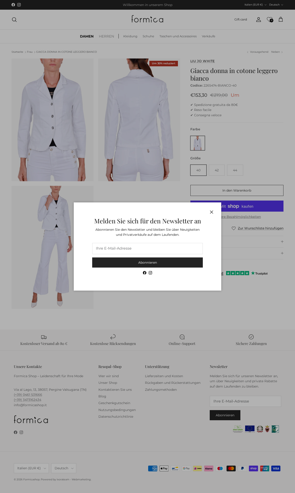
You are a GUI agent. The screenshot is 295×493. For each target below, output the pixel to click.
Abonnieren (147, 262)
